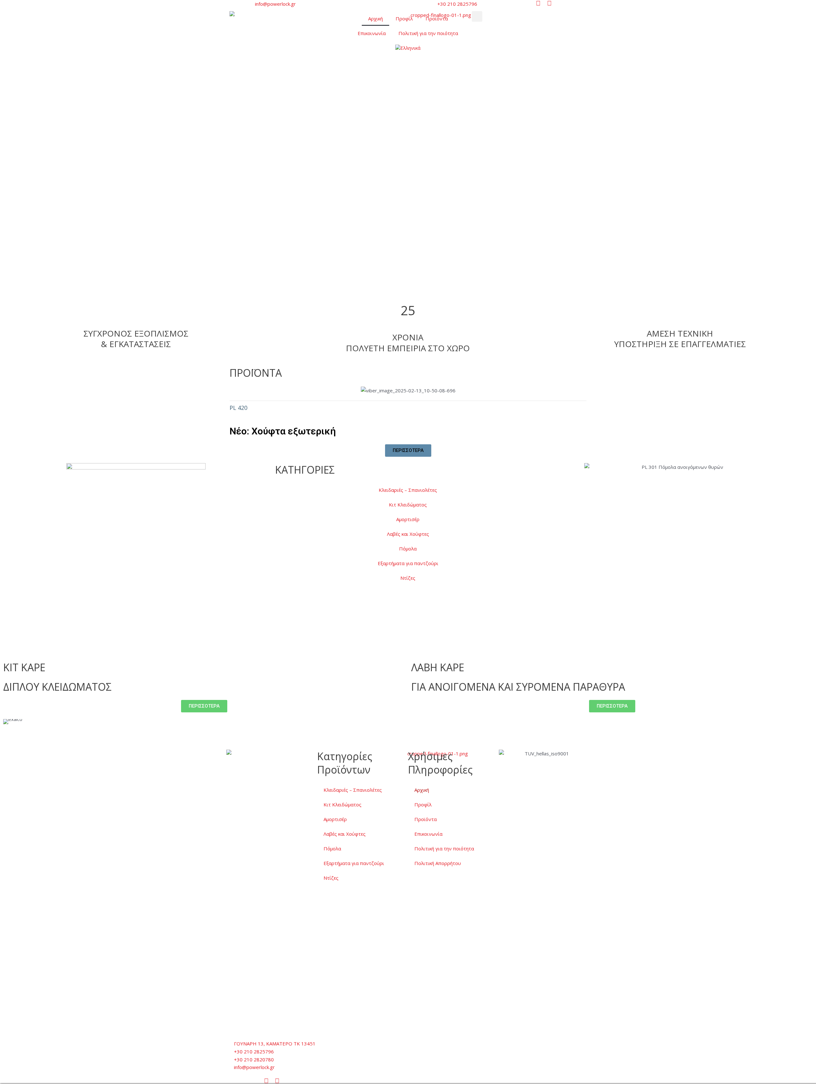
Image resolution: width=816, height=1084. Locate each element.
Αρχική (375, 18)
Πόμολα (408, 548)
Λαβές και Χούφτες (408, 534)
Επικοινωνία (372, 33)
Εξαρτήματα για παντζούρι (408, 563)
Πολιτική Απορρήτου (437, 863)
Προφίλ (404, 18)
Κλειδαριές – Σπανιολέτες (408, 490)
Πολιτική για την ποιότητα (428, 33)
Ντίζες (407, 578)
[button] (477, 16)
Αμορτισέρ (407, 519)
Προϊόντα (437, 18)
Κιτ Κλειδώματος (408, 504)
